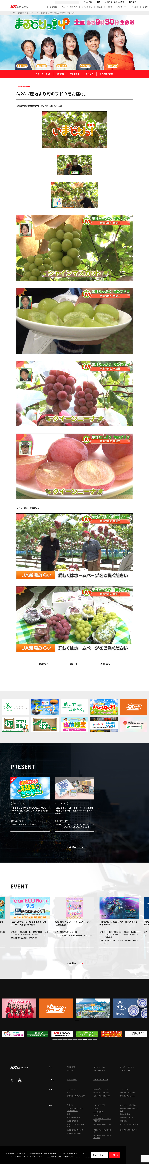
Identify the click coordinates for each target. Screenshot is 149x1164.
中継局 (95, 1108)
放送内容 (44, 13)
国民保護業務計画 (73, 1117)
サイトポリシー (126, 1089)
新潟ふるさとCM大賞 (101, 1092)
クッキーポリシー (100, 1155)
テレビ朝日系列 (99, 1105)
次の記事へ (105, 663)
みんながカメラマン (100, 1089)
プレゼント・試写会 (100, 1080)
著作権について (99, 1115)
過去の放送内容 (106, 74)
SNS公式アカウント (127, 1096)
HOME (12, 13)
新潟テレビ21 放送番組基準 (75, 1125)
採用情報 (132, 2)
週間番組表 (71, 1067)
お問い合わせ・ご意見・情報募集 (102, 1120)
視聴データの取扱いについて (129, 1109)
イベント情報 (87, 7)
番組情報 (53, 7)
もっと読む (71, 847)
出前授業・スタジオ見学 (115, 2)
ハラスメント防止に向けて (129, 1125)
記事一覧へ (74, 663)
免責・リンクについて (101, 1096)
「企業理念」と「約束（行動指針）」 (75, 1109)
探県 (99, 2)
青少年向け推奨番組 (74, 1133)
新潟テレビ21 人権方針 (128, 1130)
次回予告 (90, 74)
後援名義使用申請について (102, 1125)
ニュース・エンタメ (69, 7)
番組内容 (60, 74)
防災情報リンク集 (126, 1117)
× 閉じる (114, 1155)
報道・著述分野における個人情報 (102, 1136)
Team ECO (88, 2)
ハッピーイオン (99, 1070)
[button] (90, 1039)
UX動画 (135, 7)
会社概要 (70, 1105)
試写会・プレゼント (105, 7)
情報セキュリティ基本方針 (102, 1131)
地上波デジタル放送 (127, 1092)
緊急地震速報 (125, 1114)
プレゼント (75, 74)
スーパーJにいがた (127, 1067)
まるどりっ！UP (32, 13)
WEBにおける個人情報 (128, 1105)
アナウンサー (122, 7)
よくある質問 (98, 1112)
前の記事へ (44, 663)
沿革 (68, 1114)
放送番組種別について (75, 1130)
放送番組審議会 (72, 1121)
